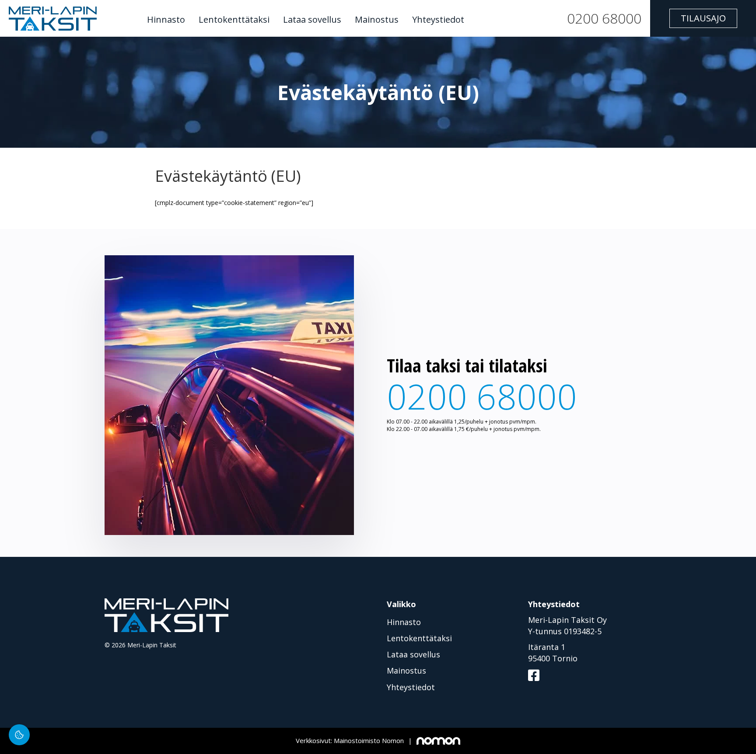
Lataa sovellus (312, 19)
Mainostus (377, 19)
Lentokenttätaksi (234, 19)
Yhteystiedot (438, 19)
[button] (703, 18)
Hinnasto (166, 19)
